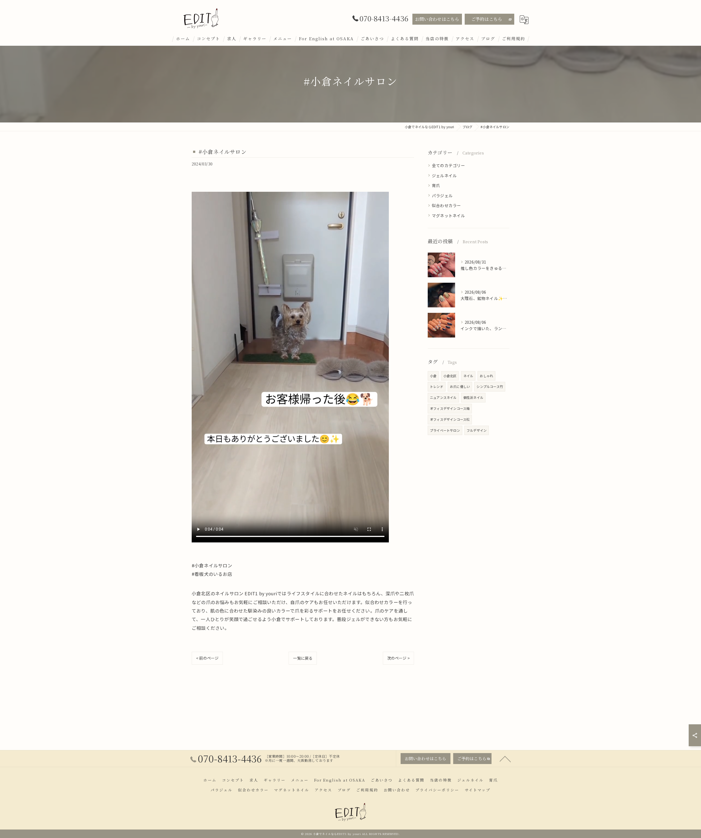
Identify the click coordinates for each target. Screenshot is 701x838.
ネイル (468, 375)
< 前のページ (207, 658)
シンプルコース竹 (489, 386)
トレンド (436, 386)
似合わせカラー (446, 205)
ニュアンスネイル (443, 397)
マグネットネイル (448, 215)
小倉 (433, 375)
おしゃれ (486, 375)
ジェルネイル (444, 175)
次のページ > (398, 658)
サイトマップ (477, 790)
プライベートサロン (445, 430)
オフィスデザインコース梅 (450, 408)
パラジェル (442, 195)
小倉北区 (450, 375)
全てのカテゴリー (448, 165)
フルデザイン (477, 430)
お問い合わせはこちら (437, 19)
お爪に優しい (460, 386)
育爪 (436, 185)
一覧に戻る (302, 658)
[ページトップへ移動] (505, 758)
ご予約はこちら (486, 19)
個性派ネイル (473, 397)
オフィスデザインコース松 (450, 419)
